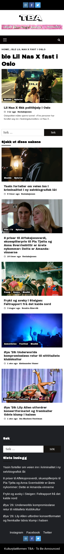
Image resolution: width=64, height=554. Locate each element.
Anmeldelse (10, 344)
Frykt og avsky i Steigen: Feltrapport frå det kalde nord (31, 496)
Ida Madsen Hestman (30, 419)
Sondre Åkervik (30, 308)
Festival (23, 344)
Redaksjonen (25, 112)
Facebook (33, 532)
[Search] (59, 40)
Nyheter (18, 99)
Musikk (7, 99)
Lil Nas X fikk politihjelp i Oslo (27, 107)
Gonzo (16, 292)
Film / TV (8, 230)
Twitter (47, 532)
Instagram (16, 532)
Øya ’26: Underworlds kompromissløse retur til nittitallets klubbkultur (32, 356)
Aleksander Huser (28, 363)
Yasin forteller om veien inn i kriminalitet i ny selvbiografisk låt (32, 469)
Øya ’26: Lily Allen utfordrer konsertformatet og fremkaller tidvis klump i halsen (28, 411)
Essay (7, 292)
